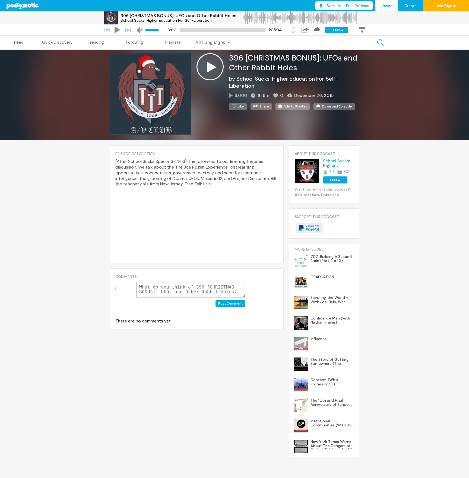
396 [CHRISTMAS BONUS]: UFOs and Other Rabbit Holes (178, 15)
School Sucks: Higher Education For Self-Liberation (166, 20)
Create (410, 5)
